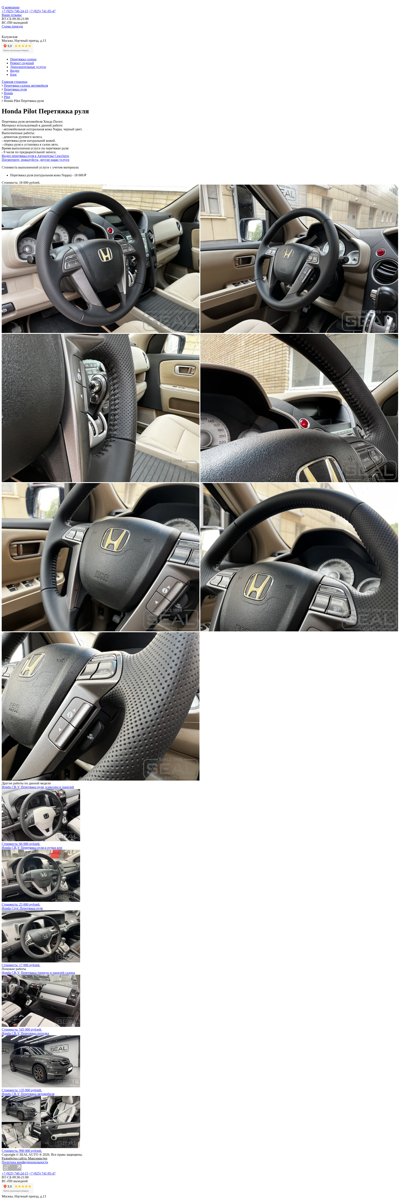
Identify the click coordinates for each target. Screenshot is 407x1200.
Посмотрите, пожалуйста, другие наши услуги (35, 159)
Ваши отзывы (12, 15)
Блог (13, 74)
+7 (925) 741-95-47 (42, 11)
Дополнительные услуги (28, 67)
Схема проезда (12, 26)
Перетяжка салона (23, 59)
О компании (11, 7)
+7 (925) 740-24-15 (15, 11)
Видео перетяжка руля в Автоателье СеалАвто (35, 156)
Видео (14, 70)
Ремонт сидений (22, 63)
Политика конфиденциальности (25, 1162)
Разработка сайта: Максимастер (24, 1158)
